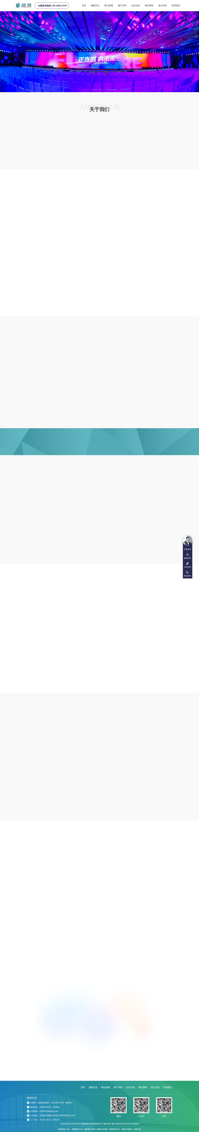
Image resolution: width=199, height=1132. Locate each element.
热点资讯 (162, 5)
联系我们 (176, 5)
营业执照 (135, 1125)
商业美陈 (149, 5)
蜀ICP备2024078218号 (121, 1125)
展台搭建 (108, 5)
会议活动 (135, 5)
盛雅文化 (95, 5)
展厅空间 (122, 5)
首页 (84, 5)
